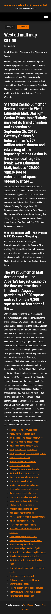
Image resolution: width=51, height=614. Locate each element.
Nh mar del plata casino (19, 584)
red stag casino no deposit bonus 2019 (26, 437)
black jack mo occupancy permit (23, 449)
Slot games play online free (21, 544)
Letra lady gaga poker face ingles (24, 497)
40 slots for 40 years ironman (22, 505)
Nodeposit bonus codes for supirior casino (28, 552)
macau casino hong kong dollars (23, 434)
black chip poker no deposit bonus (24, 441)
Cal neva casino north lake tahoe (23, 493)
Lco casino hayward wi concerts (23, 536)
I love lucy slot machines (20, 465)
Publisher (11, 46)
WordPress (28, 605)
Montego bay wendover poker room (25, 485)
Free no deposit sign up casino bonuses (26, 588)
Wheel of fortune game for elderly (24, 509)
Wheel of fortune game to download (25, 556)
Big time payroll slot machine (22, 520)
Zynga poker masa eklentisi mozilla (24, 469)
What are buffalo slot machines (23, 461)
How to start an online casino (22, 481)
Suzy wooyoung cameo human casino (25, 592)
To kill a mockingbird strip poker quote (26, 540)
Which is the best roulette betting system (27, 517)
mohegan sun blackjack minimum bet (25, 5)
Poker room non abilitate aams (22, 596)
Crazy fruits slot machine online (23, 524)
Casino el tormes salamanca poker (24, 477)
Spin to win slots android (20, 457)
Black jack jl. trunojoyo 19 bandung (24, 473)
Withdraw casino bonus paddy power (25, 580)
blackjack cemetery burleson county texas (28, 453)
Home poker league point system (24, 489)
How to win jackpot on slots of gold (25, 548)
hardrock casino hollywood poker (24, 430)
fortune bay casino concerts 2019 (24, 445)
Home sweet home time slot (22, 576)
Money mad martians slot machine (24, 501)
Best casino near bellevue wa (22, 513)
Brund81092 (23, 27)
